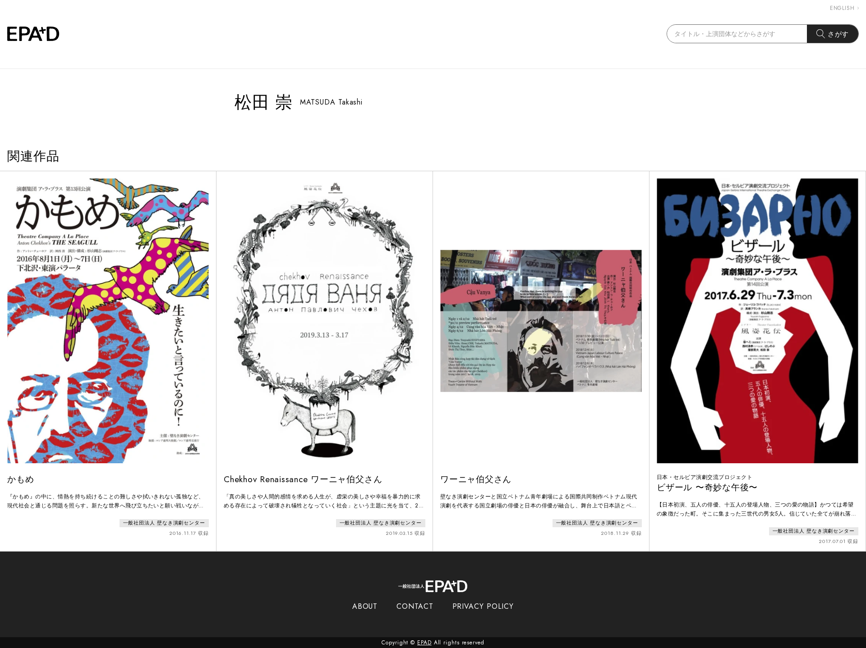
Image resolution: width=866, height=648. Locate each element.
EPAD (424, 643)
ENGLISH (842, 8)
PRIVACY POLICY (483, 606)
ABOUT (365, 606)
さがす (838, 34)
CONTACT (414, 606)
